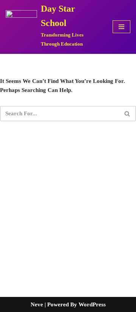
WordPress (92, 304)
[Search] (127, 113)
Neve (37, 304)
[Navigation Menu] (121, 26)
